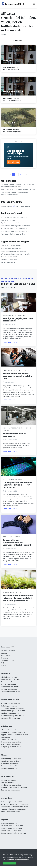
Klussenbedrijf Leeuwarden (11, 759)
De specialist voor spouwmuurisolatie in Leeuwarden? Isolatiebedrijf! (17, 542)
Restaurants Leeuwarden (10, 703)
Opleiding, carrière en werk (16, 370)
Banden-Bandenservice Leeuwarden (14, 807)
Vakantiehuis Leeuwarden (10, 744)
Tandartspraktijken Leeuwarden (13, 711)
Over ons (4, 658)
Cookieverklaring (7, 660)
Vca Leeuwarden (7, 783)
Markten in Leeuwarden (10, 257)
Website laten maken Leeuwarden (14, 787)
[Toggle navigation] (34, 4)
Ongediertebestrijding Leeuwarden (14, 833)
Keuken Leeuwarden (8, 780)
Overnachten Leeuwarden (11, 742)
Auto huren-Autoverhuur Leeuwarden (15, 804)
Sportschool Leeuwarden (10, 790)
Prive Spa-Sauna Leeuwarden (12, 826)
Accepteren (9, 863)
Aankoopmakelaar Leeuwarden (13, 234)
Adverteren (5, 655)
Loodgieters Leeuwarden (10, 713)
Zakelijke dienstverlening (15, 315)
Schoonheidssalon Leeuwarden (12, 708)
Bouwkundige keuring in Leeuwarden (14, 228)
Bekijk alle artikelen (7, 287)
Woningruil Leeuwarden (9, 823)
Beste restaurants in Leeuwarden (13, 251)
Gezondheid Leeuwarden (10, 687)
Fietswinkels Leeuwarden (10, 679)
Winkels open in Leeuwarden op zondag (15, 254)
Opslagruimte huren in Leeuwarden (14, 223)
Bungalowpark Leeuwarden (11, 747)
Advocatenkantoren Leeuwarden (13, 809)
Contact (4, 653)
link (14, 206)
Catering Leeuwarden (9, 706)
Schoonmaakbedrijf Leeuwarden (13, 766)
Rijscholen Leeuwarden (9, 677)
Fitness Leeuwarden (8, 262)
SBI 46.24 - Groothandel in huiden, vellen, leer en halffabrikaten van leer (18, 185)
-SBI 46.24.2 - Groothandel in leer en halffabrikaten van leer (14, 193)
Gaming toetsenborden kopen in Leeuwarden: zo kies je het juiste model (17, 485)
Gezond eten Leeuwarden (10, 692)
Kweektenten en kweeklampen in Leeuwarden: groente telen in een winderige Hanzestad (18, 598)
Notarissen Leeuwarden (10, 761)
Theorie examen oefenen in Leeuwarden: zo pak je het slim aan (17, 376)
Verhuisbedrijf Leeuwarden (11, 718)
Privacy (4, 665)
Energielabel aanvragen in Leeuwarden (15, 226)
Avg (2, 663)
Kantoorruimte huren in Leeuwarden (14, 217)
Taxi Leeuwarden (7, 682)
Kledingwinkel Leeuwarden (11, 785)
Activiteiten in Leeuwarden (11, 248)
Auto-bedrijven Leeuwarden (11, 802)
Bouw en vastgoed (12, 537)
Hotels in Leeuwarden (9, 260)
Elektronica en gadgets (14, 479)
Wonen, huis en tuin (12, 592)
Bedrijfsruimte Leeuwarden (11, 831)
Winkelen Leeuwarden (9, 730)
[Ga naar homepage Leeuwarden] (12, 4)
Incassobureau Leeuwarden (11, 828)
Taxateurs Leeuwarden (9, 763)
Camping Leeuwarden (9, 739)
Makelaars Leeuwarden (9, 768)
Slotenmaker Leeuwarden (10, 811)
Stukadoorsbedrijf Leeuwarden (12, 716)
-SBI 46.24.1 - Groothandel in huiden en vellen (18, 189)
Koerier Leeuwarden (8, 220)
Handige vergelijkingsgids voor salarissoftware (18, 319)
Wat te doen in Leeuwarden (11, 246)
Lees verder (9, 342)
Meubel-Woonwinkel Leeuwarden (13, 732)
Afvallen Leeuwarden (9, 689)
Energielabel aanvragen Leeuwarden (14, 231)
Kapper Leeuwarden (8, 684)
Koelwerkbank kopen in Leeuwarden (14, 434)
